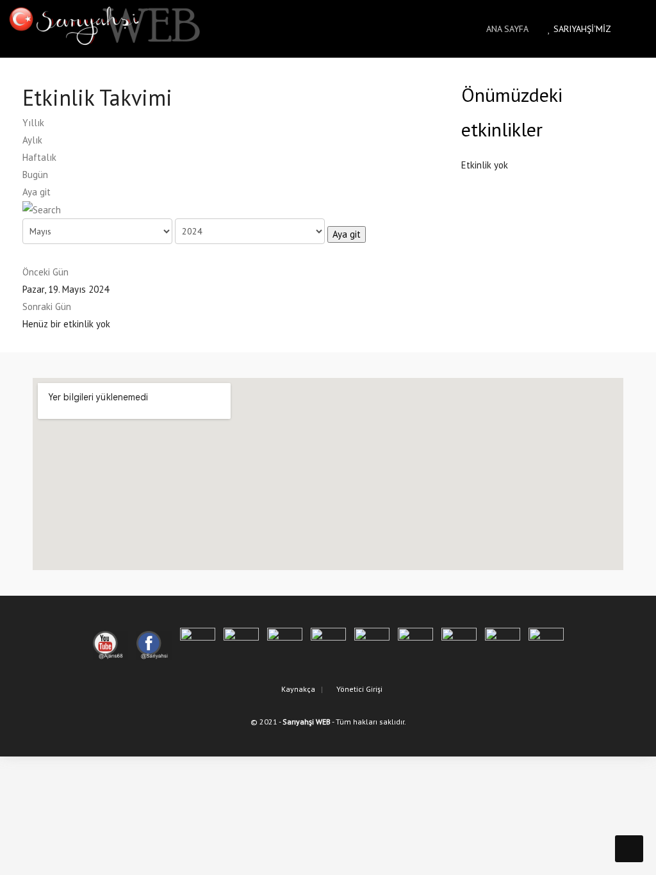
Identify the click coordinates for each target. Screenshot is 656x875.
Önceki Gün (45, 272)
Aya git (36, 192)
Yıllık (33, 123)
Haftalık (39, 157)
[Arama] (41, 209)
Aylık (32, 140)
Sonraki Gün (46, 306)
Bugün (35, 174)
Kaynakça (297, 689)
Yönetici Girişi (358, 689)
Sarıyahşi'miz (581, 29)
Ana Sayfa (506, 29)
